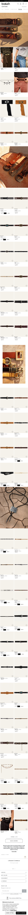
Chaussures (7, 9)
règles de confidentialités (14, 893)
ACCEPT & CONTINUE (21, 912)
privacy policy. (14, 910)
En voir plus (14, 851)
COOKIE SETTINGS (10, 912)
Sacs (2, 9)
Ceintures (20, 9)
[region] (14, 907)
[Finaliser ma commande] (23, 4)
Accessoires (3, 854)
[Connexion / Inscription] (20, 4)
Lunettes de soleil (13, 9)
